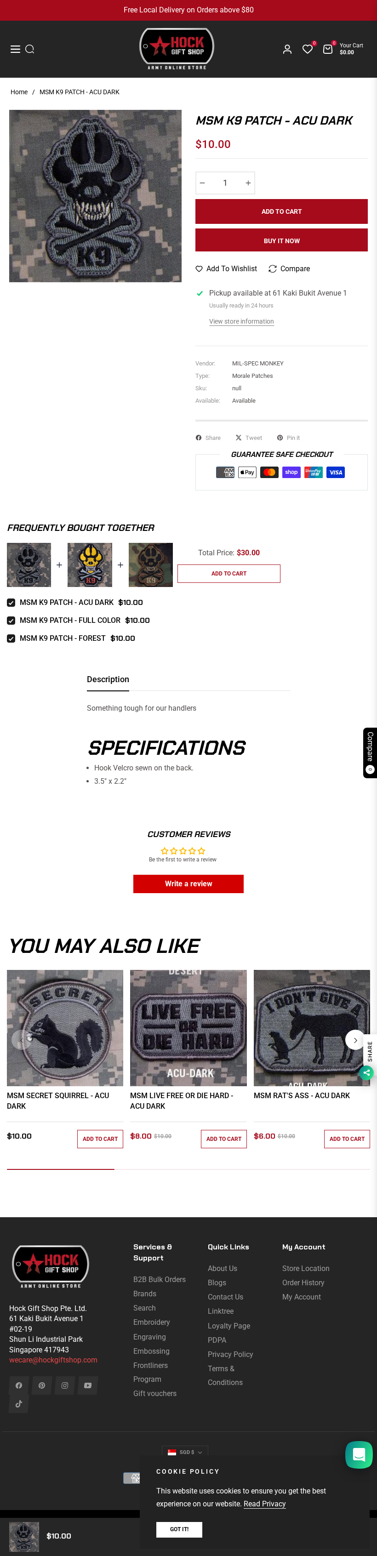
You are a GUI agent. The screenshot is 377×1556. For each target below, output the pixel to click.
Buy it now (282, 241)
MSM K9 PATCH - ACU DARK (67, 602)
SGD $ (187, 1452)
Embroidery (151, 1322)
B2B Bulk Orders (159, 1279)
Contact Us (225, 1297)
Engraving (149, 1337)
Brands (144, 1293)
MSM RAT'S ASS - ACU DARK (302, 1095)
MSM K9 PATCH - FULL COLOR (70, 620)
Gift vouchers (155, 1393)
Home (19, 92)
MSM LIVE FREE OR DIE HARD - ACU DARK (181, 1100)
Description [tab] (108, 679)
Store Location (306, 1268)
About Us (222, 1268)
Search (144, 1308)
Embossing (151, 1351)
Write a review (188, 883)
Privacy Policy (230, 1354)
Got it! (179, 1529)
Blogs (217, 1282)
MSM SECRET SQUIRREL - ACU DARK (58, 1100)
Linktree (221, 1311)
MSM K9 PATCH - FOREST (63, 638)
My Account (301, 1297)
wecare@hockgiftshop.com (53, 1360)
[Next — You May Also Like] (355, 1040)
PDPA (217, 1340)
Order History (303, 1282)
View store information (241, 321)
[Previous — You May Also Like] (21, 1040)
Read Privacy (265, 1503)
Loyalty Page (229, 1326)
